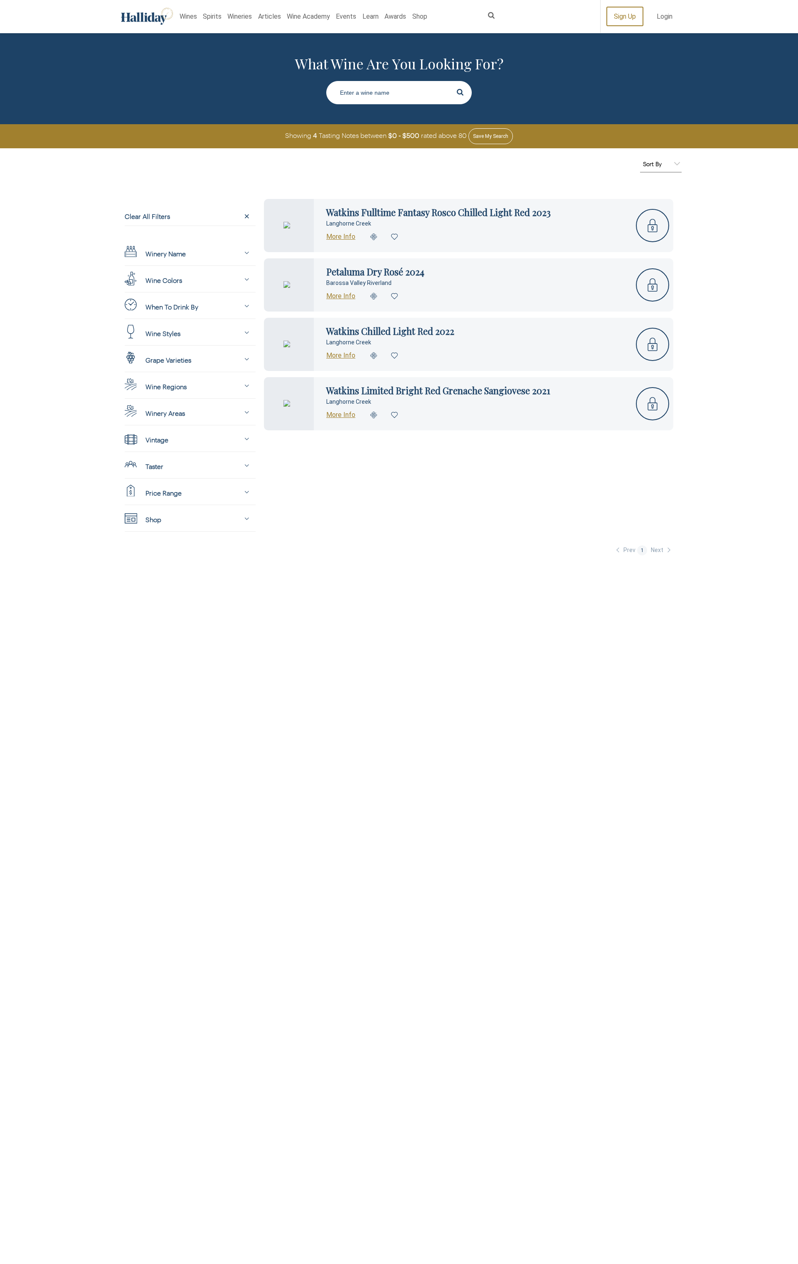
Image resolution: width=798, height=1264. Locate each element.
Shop (419, 16)
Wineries (239, 16)
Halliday (147, 16)
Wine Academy (308, 16)
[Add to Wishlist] (394, 236)
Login (664, 16)
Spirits (212, 16)
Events (346, 16)
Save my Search (490, 136)
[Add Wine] (374, 236)
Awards (395, 16)
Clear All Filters (147, 216)
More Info (340, 237)
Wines (188, 16)
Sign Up (625, 16)
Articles (269, 16)
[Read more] (289, 225)
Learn (370, 16)
